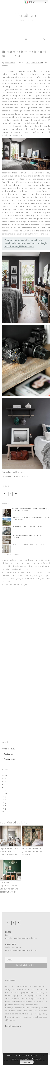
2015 (4, 809)
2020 (4, 794)
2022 (4, 787)
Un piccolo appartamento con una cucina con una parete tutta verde (9, 887)
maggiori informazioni (32, 1059)
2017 (4, 803)
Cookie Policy (9, 749)
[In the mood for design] (26, 8)
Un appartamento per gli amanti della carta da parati (32, 851)
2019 (4, 797)
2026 (4, 775)
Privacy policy (9, 759)
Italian (31, 2)
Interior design (37, 62)
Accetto (26, 1062)
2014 (4, 812)
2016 (4, 806)
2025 (4, 778)
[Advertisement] (19, 614)
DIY (28, 62)
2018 (4, 800)
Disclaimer (8, 754)
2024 (4, 781)
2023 (4, 784)
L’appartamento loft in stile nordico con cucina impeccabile (10, 851)
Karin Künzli (10, 62)
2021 (4, 790)
